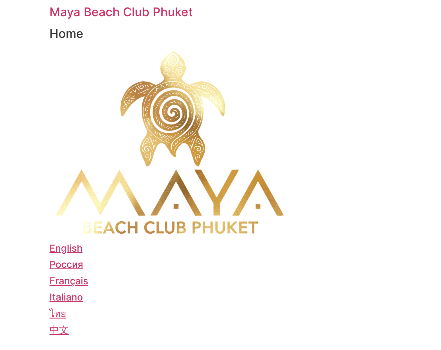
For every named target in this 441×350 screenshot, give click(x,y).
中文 (59, 330)
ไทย (58, 313)
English (66, 248)
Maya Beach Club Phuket (121, 11)
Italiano (66, 297)
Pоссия (66, 264)
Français (69, 281)
